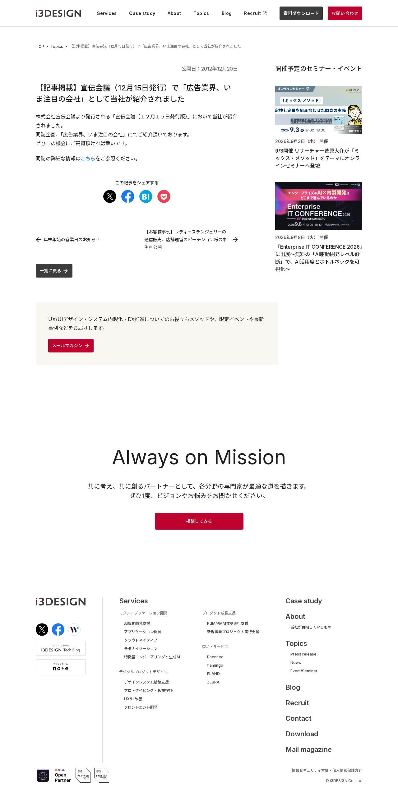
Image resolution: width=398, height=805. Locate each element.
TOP (40, 46)
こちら (88, 158)
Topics (56, 46)
